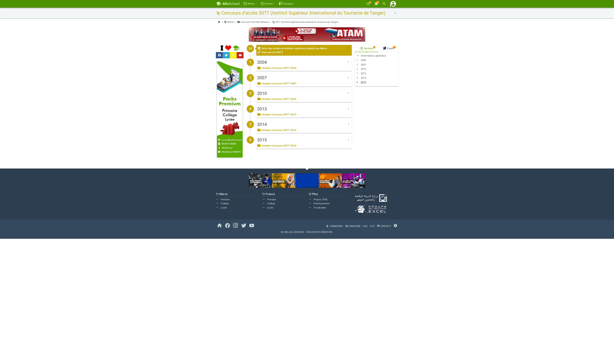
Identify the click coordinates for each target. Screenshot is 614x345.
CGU (365, 226)
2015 (363, 82)
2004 (363, 60)
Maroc (230, 22)
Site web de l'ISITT (272, 52)
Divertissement (321, 203)
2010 (363, 69)
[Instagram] (233, 55)
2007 (363, 64)
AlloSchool (297, 232)
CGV (372, 226)
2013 (363, 73)
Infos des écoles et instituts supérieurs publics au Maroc (294, 48)
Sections (369, 48)
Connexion (335, 226)
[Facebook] (219, 55)
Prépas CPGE (320, 199)
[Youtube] (240, 55)
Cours (390, 48)
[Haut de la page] (395, 226)
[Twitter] (226, 55)
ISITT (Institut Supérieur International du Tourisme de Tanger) (306, 22)
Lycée (223, 207)
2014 (363, 78)
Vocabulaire (319, 207)
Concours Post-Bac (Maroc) (254, 22)
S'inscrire (354, 226)
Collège (224, 203)
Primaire (225, 199)
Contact (385, 226)
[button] (250, 4)
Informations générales (373, 55)
